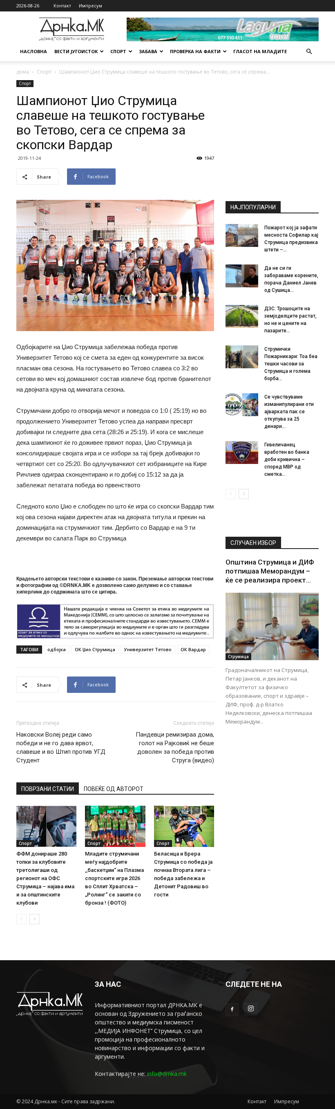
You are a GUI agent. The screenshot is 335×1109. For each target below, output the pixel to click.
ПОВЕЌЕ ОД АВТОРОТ (113, 789)
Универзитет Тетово (148, 649)
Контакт (62, 5)
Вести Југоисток (76, 51)
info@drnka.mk (167, 1074)
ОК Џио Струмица (95, 649)
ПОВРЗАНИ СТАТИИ (47, 789)
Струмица (238, 656)
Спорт (118, 51)
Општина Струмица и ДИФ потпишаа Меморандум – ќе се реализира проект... (270, 571)
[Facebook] (232, 1009)
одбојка (56, 649)
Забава (148, 51)
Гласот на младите (260, 51)
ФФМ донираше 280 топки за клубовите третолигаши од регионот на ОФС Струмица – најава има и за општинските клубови (45, 878)
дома (22, 71)
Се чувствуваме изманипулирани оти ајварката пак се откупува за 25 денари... (289, 411)
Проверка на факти (195, 51)
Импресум (90, 5)
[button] (309, 52)
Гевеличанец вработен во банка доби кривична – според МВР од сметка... (286, 459)
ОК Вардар (193, 649)
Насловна (33, 51)
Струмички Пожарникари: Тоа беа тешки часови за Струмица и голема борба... (290, 363)
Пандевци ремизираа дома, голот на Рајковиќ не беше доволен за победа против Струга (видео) (175, 747)
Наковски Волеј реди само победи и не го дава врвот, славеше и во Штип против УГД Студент (60, 747)
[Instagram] (250, 1009)
